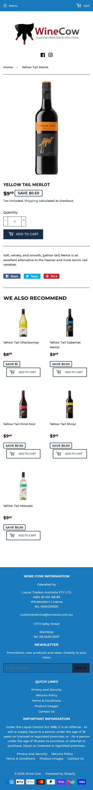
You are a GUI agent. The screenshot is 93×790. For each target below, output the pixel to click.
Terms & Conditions (46, 700)
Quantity (10, 212)
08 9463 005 (48, 636)
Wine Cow (33, 773)
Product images (46, 706)
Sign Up (81, 668)
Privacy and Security (46, 689)
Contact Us (46, 711)
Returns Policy (46, 695)
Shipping (31, 201)
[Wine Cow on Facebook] (42, 55)
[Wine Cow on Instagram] (50, 55)
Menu (13, 5)
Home (8, 67)
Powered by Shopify (60, 773)
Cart (86, 5)
